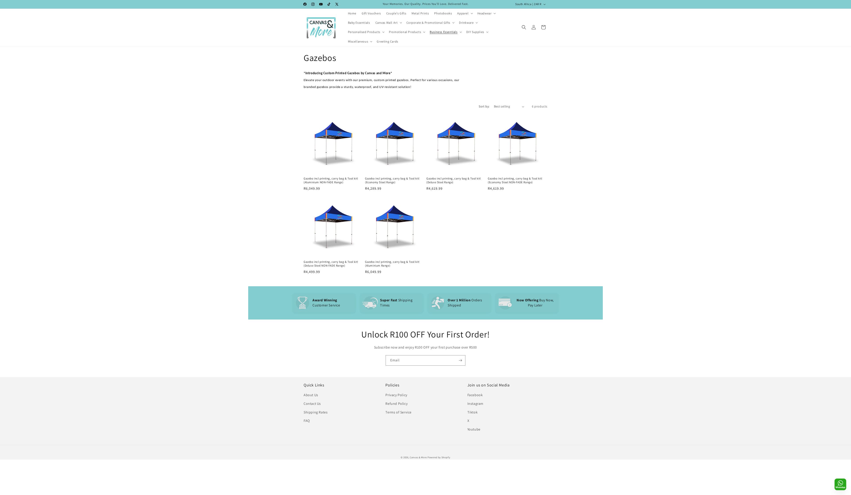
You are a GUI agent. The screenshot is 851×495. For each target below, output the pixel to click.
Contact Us (312, 403)
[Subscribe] (460, 360)
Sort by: (484, 106)
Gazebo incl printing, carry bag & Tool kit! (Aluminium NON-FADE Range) (331, 180)
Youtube (473, 429)
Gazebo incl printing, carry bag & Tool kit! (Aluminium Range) (392, 263)
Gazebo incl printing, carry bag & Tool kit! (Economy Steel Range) (392, 180)
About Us (311, 395)
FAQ (307, 420)
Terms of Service (398, 412)
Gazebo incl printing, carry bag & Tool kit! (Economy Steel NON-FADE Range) (515, 180)
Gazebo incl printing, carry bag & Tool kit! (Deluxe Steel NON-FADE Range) (331, 263)
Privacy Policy (396, 395)
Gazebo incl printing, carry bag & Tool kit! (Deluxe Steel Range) (453, 180)
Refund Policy (396, 403)
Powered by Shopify (438, 457)
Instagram (475, 403)
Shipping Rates (316, 412)
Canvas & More (418, 457)
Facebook (475, 395)
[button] (464, 13)
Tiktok (472, 412)
